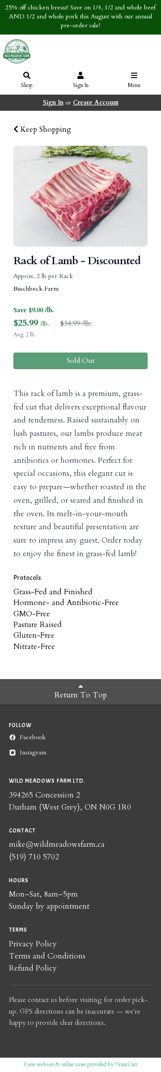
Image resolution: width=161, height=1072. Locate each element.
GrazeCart (126, 1064)
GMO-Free (31, 614)
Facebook (33, 737)
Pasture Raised (37, 624)
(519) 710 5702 (34, 857)
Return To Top (81, 695)
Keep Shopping (44, 129)
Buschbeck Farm (36, 288)
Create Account (96, 102)
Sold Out (81, 361)
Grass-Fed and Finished (53, 592)
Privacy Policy (33, 944)
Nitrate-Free (34, 646)
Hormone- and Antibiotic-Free (66, 602)
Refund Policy (33, 968)
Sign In (81, 85)
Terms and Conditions (47, 956)
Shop (27, 85)
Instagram (33, 752)
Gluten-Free (34, 635)
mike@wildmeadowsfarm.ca (57, 844)
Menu (134, 85)
